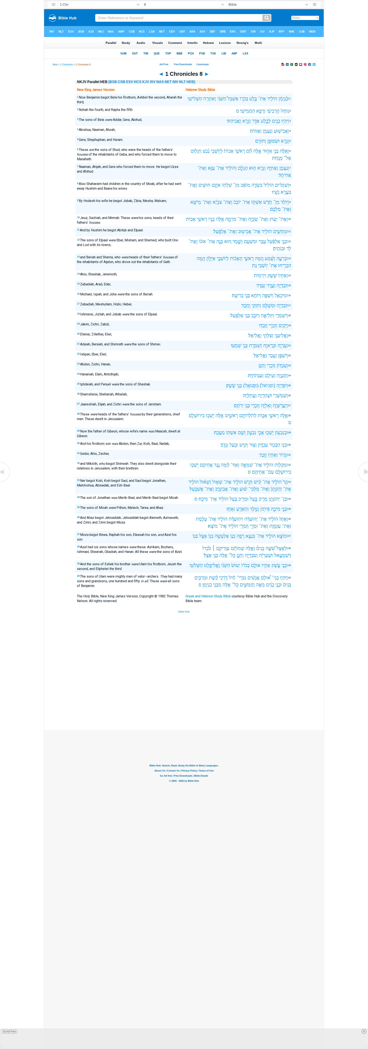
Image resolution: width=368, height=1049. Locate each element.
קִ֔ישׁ (257, 482)
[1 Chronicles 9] (362, 482)
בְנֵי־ (275, 577)
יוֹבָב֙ (237, 202)
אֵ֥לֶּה (220, 219)
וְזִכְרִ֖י (273, 325)
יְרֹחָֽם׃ (238, 405)
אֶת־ (262, 98)
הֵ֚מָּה (259, 258)
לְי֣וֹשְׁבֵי (217, 151)
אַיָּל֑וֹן (211, 258)
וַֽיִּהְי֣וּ (284, 577)
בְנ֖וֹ (210, 536)
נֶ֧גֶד (217, 465)
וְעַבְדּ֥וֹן (282, 365)
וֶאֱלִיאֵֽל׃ (255, 335)
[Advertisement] (184, 698)
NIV (175, 82)
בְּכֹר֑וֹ (244, 98)
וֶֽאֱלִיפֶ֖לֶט (212, 565)
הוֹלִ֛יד (222, 519)
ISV (152, 82)
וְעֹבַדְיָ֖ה (251, 555)
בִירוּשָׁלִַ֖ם (283, 472)
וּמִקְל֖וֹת (281, 465)
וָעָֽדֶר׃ (261, 285)
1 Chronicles (66, 64)
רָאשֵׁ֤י (240, 151)
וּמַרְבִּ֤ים (201, 577)
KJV (145, 82)
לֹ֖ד (288, 248)
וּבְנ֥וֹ (285, 445)
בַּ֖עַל (233, 499)
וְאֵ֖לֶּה (284, 151)
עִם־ (270, 472)
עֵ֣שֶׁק (276, 565)
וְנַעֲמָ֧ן (284, 168)
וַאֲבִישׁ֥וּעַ (281, 131)
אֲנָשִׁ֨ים (253, 577)
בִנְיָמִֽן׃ (207, 584)
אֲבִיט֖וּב (244, 231)
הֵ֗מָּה (225, 465)
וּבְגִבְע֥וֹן (281, 432)
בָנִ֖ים (276, 121)
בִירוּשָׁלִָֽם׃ (197, 415)
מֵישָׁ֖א (195, 202)
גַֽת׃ (254, 265)
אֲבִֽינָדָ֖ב (221, 489)
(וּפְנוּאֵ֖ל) (251, 385)
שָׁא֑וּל (217, 482)
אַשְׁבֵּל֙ (233, 98)
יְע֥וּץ (273, 219)
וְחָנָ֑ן (240, 555)
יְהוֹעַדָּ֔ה (251, 519)
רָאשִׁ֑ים (231, 415)
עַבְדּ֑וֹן (263, 445)
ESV (129, 82)
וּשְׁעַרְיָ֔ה (266, 555)
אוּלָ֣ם (255, 565)
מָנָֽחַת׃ (277, 158)
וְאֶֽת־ (192, 185)
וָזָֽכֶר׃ (263, 455)
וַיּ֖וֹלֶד (285, 202)
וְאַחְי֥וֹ (283, 275)
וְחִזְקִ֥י (256, 305)
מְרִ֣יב (263, 499)
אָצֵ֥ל (203, 536)
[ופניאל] (267, 385)
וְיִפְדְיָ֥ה (282, 385)
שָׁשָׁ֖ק (272, 275)
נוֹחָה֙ (285, 111)
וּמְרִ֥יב (243, 499)
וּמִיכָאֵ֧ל (281, 295)
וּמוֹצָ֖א (282, 536)
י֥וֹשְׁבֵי (263, 265)
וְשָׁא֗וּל (205, 482)
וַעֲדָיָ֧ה (282, 345)
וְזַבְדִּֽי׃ (263, 325)
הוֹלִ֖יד (272, 98)
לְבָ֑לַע (266, 121)
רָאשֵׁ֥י (202, 219)
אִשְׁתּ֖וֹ (231, 432)
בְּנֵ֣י (276, 151)
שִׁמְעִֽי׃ (236, 345)
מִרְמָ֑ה (230, 219)
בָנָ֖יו (211, 219)
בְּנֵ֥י (247, 295)
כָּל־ (232, 555)
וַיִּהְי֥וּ (285, 121)
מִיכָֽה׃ (203, 499)
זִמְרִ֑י (254, 526)
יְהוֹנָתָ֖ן (274, 499)
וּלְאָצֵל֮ (282, 548)
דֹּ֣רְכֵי (223, 577)
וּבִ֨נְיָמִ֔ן (284, 98)
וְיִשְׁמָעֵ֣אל (282, 555)
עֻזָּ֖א (211, 168)
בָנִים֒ (260, 548)
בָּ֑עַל (253, 499)
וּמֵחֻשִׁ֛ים (280, 231)
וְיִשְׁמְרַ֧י (281, 315)
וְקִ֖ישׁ (243, 445)
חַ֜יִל (232, 577)
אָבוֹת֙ (229, 151)
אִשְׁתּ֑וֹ (256, 202)
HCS (137, 82)
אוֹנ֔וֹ (202, 241)
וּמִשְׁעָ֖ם (250, 241)
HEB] (191, 82)
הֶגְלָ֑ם (243, 168)
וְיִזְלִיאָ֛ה (267, 315)
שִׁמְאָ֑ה (247, 465)
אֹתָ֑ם (216, 185)
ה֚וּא (227, 241)
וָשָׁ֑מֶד (238, 241)
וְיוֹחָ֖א (256, 295)
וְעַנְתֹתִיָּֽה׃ (255, 375)
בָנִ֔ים (270, 584)
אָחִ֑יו (266, 565)
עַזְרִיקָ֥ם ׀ (220, 548)
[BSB (112, 82)
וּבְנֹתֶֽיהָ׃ (279, 248)
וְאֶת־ (202, 168)
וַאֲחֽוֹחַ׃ (256, 131)
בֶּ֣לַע (253, 98)
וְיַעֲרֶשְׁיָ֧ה (280, 405)
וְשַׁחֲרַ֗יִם (282, 185)
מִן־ (236, 185)
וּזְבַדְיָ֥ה (282, 285)
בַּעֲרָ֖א (286, 192)
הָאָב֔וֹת (236, 258)
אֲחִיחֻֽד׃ (285, 175)
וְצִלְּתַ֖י (268, 335)
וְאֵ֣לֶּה (250, 548)
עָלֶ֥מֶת (201, 519)
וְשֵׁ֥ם (242, 432)
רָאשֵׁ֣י (249, 258)
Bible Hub (184, 611)
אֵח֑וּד (267, 151)
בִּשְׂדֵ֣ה (257, 185)
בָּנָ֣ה (219, 241)
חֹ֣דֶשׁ (267, 202)
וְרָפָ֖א (260, 111)
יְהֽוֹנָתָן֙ (276, 489)
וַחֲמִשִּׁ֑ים (247, 584)
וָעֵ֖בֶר (272, 355)
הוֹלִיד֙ (269, 185)
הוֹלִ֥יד (267, 231)
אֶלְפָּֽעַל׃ (219, 231)
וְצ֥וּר (253, 445)
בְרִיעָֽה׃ (237, 295)
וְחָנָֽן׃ (262, 365)
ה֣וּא (252, 168)
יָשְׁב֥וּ (210, 415)
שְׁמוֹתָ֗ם (237, 548)
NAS (160, 82)
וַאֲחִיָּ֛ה (272, 168)
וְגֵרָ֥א (285, 141)
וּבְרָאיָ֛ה (269, 345)
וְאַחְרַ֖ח (209, 98)
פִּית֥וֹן (265, 509)
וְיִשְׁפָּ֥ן (283, 355)
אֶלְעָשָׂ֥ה (222, 536)
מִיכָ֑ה (275, 509)
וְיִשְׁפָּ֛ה (267, 295)
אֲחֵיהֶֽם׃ (258, 472)
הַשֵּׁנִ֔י (221, 98)
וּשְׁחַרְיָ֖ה (265, 395)
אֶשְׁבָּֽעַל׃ (196, 489)
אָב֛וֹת (262, 415)
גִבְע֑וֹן (251, 432)
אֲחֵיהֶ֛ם (206, 465)
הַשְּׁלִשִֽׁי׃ (196, 565)
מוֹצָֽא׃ (213, 526)
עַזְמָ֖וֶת (275, 526)
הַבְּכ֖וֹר (274, 445)
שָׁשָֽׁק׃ (231, 385)
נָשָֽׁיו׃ (275, 192)
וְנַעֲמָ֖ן (268, 131)
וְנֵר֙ (285, 482)
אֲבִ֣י (260, 432)
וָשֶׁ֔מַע (270, 258)
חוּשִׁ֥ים (204, 185)
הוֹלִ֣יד (268, 465)
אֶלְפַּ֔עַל (273, 241)
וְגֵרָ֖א (246, 121)
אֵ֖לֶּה (220, 415)
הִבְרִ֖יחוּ (284, 265)
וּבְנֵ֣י (285, 241)
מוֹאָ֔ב (245, 185)
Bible (55, 64)
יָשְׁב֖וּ (269, 432)
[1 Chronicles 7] (5, 482)
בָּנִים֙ (287, 584)
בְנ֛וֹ (232, 536)
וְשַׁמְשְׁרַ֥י (280, 395)
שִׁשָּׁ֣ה (270, 548)
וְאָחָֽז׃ (231, 509)
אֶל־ (287, 158)
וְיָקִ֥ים (283, 325)
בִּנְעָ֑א (250, 536)
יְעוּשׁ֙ (235, 565)
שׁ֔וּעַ (243, 489)
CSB (121, 82)
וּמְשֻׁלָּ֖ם (268, 305)
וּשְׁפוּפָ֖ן (273, 141)
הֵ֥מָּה (201, 258)
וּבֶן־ (284, 499)
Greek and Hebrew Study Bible (208, 596)
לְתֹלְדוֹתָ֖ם (247, 415)
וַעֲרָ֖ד (271, 285)
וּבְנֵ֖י (285, 509)
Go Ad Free (9, 1031)
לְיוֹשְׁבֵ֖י (223, 258)
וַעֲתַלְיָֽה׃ (250, 395)
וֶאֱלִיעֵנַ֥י (281, 335)
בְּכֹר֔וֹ (245, 565)
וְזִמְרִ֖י (244, 526)
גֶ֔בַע (206, 151)
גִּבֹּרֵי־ (241, 577)
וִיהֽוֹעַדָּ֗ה (236, 519)
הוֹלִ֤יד (193, 482)
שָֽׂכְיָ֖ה (253, 219)
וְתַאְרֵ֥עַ (242, 509)
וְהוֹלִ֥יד (231, 168)
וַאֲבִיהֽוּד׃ (234, 121)
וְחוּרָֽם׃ (260, 141)
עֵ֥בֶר (262, 241)
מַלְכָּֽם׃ (275, 209)
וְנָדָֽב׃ (224, 445)
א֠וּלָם (265, 577)
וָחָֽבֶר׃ (246, 305)
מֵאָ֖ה (260, 584)
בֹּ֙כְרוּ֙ (207, 548)
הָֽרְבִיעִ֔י (273, 111)
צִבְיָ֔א (217, 202)
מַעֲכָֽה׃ (219, 432)
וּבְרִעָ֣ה (282, 258)
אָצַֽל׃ (208, 555)
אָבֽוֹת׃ (191, 219)
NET (168, 82)
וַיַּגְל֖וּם (196, 151)
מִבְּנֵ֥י (217, 584)
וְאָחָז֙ (283, 519)
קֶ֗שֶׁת (213, 577)
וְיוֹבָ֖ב (255, 315)
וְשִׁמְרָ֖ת (255, 345)
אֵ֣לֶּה (257, 151)
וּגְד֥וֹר (283, 455)
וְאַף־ (235, 465)
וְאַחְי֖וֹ (273, 455)
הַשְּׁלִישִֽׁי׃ (195, 98)
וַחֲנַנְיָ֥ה (282, 375)
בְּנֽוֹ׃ (195, 536)
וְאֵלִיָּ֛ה (266, 405)
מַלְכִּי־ (253, 489)
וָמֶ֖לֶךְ (254, 509)
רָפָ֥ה (240, 536)
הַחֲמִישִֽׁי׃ (247, 111)
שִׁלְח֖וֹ (227, 185)
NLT (182, 82)
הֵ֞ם (249, 151)
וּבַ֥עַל (233, 445)
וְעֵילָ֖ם (270, 375)
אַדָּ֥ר (256, 121)
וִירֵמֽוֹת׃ (260, 275)
